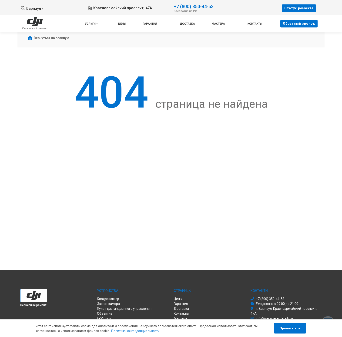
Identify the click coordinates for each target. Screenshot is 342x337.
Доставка (187, 23)
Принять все (290, 328)
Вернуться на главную (51, 38)
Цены (122, 23)
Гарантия (150, 23)
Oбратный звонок (299, 23)
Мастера (218, 23)
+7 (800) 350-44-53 (194, 6)
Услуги (90, 23)
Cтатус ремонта (299, 8)
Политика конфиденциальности (135, 331)
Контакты (255, 23)
